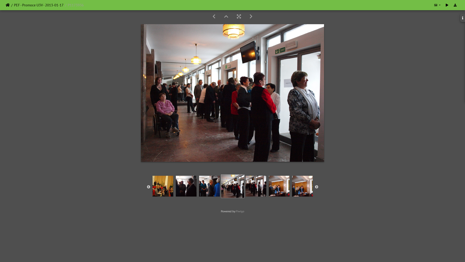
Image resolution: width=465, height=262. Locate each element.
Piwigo (240, 211)
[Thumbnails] (226, 16)
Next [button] (316, 187)
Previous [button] (148, 187)
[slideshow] (447, 5)
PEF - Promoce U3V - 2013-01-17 (39, 5)
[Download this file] (455, 5)
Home (8, 5)
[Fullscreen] (238, 16)
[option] (163, 186)
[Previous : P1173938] (214, 16)
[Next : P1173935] (251, 16)
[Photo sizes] (437, 5)
